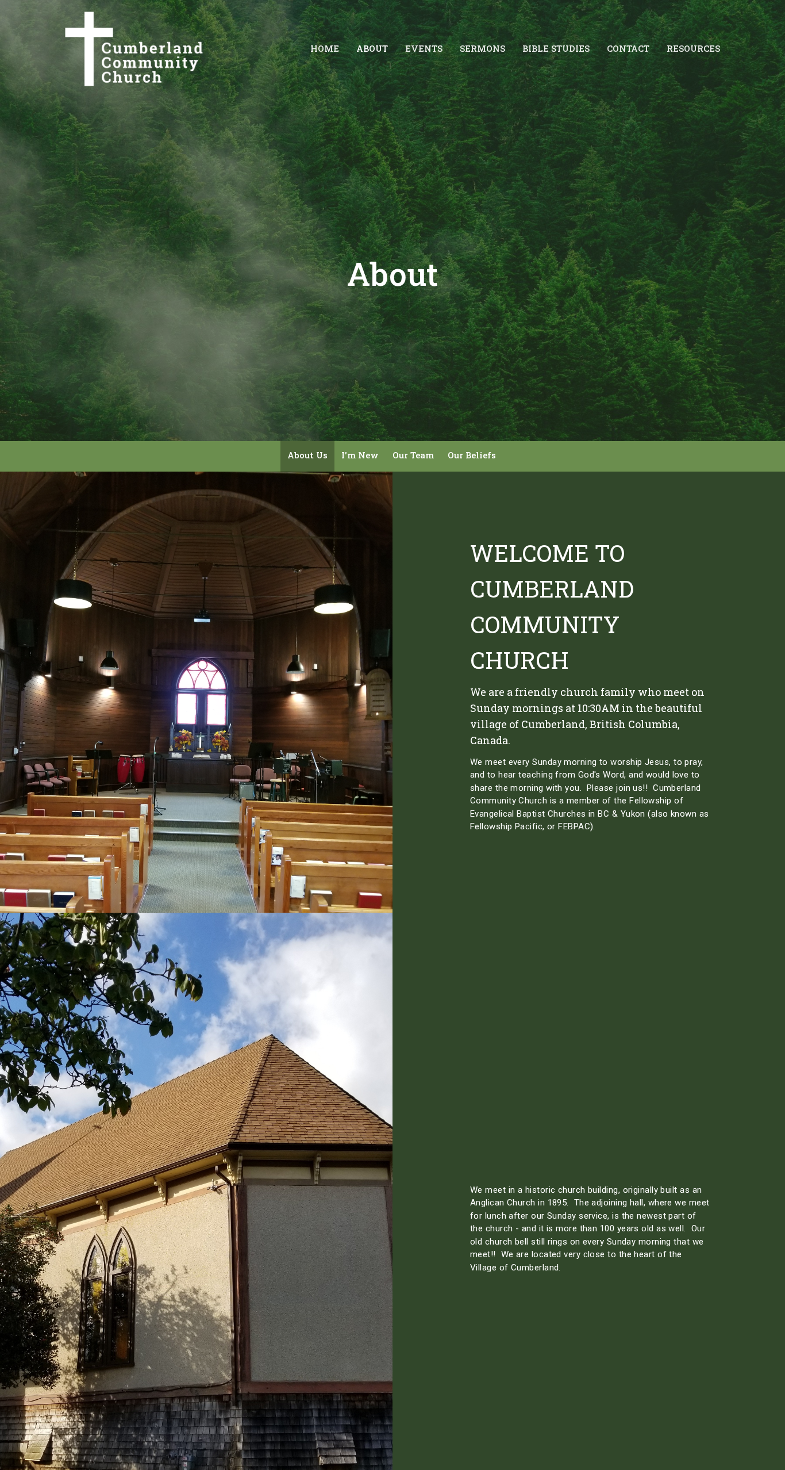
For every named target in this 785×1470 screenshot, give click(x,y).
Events (423, 48)
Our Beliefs (472, 455)
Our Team (413, 455)
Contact (628, 48)
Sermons (482, 48)
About (372, 48)
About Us (307, 455)
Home (324, 48)
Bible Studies (556, 48)
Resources (693, 48)
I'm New (360, 455)
